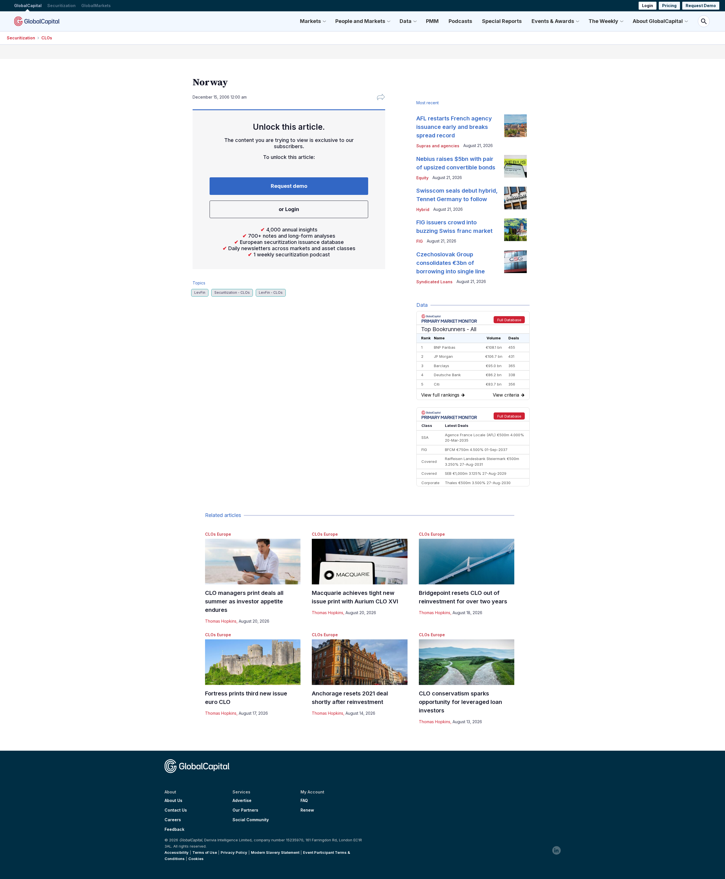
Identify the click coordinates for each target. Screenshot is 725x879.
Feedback (174, 829)
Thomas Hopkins (220, 621)
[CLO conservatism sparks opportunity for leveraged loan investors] (466, 662)
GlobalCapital (28, 5)
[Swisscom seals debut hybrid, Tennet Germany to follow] (515, 198)
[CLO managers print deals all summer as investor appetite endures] (252, 561)
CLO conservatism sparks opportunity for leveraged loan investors (460, 702)
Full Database (509, 320)
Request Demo (701, 5)
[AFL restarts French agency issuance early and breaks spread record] (515, 125)
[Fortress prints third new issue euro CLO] (252, 662)
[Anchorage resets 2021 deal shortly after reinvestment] (359, 662)
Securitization (61, 5)
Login (647, 5)
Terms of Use (204, 852)
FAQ (304, 801)
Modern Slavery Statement (275, 852)
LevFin (199, 292)
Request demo (289, 186)
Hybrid (422, 209)
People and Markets (360, 21)
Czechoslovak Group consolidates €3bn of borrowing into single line (450, 263)
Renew (307, 810)
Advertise (242, 801)
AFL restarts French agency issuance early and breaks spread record (454, 127)
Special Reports (502, 21)
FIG (419, 241)
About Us (173, 801)
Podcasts (460, 21)
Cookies (196, 858)
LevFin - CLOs (271, 292)
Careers (173, 820)
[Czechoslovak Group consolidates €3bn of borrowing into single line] (515, 261)
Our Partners (245, 810)
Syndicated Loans (434, 281)
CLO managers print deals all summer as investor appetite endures (244, 601)
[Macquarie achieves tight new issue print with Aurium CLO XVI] (359, 561)
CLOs (46, 37)
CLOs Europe (218, 534)
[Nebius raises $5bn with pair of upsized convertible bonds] (515, 166)
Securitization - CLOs (232, 292)
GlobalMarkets (96, 5)
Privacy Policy (234, 852)
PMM (432, 21)
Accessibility (177, 852)
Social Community (251, 820)
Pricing (669, 5)
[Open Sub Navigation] (324, 21)
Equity (422, 177)
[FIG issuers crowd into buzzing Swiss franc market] (515, 229)
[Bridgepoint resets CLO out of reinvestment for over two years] (466, 561)
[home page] (36, 21)
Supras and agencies (437, 145)
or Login (289, 209)
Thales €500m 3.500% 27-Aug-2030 (478, 482)
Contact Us (176, 810)
